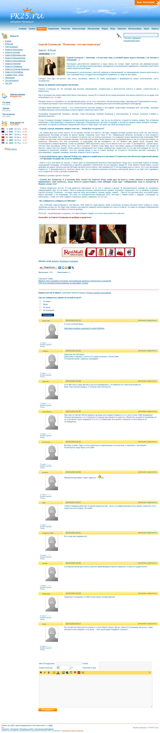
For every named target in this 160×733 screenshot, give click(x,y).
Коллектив (14, 729)
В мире (8, 41)
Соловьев (73, 261)
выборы (55, 261)
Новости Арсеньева (14, 49)
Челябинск (64, 261)
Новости (41, 29)
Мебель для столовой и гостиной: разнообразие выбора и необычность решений (74, 281)
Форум (105, 29)
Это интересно (12, 80)
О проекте (5, 729)
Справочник (53, 29)
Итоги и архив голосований (99, 293)
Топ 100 (8, 83)
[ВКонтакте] (59, 268)
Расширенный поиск (132, 41)
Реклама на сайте (27, 729)
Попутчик (65, 29)
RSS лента (12, 149)
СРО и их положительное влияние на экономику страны (63, 283)
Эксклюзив (10, 78)
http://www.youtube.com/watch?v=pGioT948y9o (84, 328)
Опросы (155, 29)
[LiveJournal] (73, 268)
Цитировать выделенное (147, 320)
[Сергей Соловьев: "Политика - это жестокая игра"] (53, 243)
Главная (22, 29)
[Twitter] (63, 268)
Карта (146, 29)
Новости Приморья (13, 66)
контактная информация (44, 729)
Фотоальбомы (135, 29)
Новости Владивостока (15, 55)
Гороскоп (122, 29)
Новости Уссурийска (14, 72)
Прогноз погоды (17, 94)
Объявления (93, 29)
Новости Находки (13, 64)
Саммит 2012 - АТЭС (14, 75)
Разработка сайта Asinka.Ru (72, 730)
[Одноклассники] (66, 268)
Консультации (78, 29)
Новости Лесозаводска (15, 61)
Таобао (32, 29)
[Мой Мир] (69, 268)
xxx (3, 727)
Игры (112, 29)
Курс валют (15, 122)
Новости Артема (12, 52)
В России (9, 44)
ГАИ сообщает (11, 47)
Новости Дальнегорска (15, 58)
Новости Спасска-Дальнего (17, 69)
